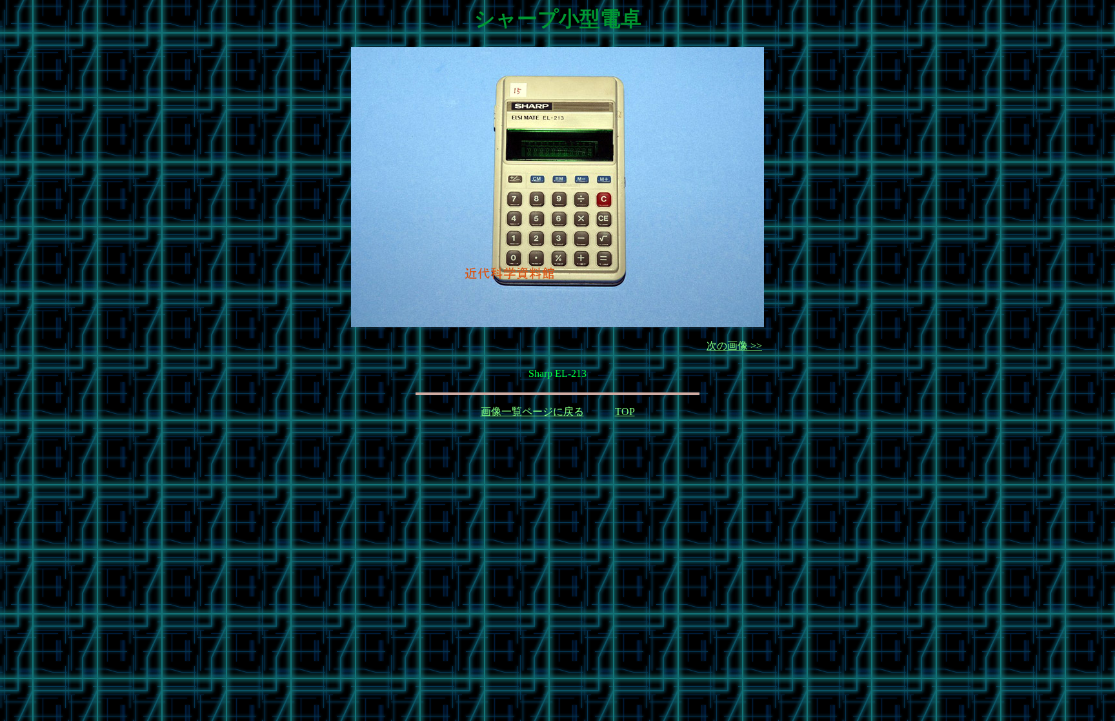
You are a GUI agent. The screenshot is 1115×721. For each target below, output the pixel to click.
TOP (625, 411)
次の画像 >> (734, 345)
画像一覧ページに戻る (532, 411)
